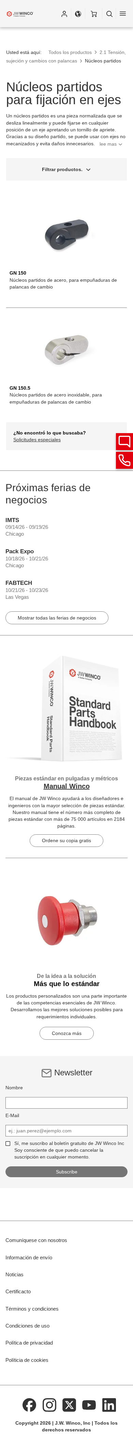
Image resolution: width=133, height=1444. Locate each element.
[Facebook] (29, 1404)
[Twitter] (69, 1404)
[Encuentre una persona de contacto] (124, 441)
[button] (64, 13)
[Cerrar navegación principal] (123, 13)
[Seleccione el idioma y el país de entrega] (78, 13)
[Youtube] (89, 1404)
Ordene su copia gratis (66, 840)
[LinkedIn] (109, 1404)
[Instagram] (49, 1404)
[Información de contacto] (124, 460)
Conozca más (67, 1033)
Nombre (14, 1087)
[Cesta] (93, 13)
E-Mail (12, 1115)
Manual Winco (67, 786)
